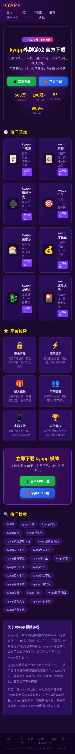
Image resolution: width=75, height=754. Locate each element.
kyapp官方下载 (15, 558)
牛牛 (28, 17)
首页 (9, 12)
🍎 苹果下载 (53, 81)
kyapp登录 (12, 592)
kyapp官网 (12, 532)
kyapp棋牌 (48, 524)
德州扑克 (12, 17)
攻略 (42, 17)
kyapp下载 (28, 524)
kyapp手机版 (34, 532)
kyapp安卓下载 (15, 549)
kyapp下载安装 (41, 584)
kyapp (10, 523)
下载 (23, 12)
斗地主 (37, 12)
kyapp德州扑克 (15, 567)
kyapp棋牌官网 (57, 592)
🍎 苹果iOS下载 (37, 493)
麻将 (52, 12)
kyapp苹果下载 (41, 549)
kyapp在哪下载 (15, 584)
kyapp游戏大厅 (15, 601)
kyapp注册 (33, 592)
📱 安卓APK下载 (38, 481)
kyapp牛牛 (38, 567)
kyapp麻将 (62, 558)
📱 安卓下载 (21, 81)
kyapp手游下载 (15, 609)
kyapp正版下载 (41, 601)
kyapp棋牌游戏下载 (18, 541)
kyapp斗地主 (40, 558)
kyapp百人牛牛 (15, 575)
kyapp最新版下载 (48, 541)
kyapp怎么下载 (41, 575)
